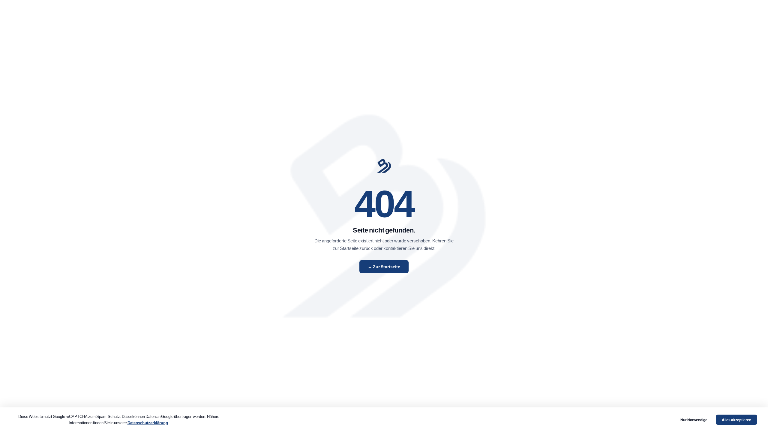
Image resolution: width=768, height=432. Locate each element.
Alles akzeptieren (736, 419)
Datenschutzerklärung (148, 422)
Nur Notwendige (693, 419)
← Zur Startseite (384, 266)
